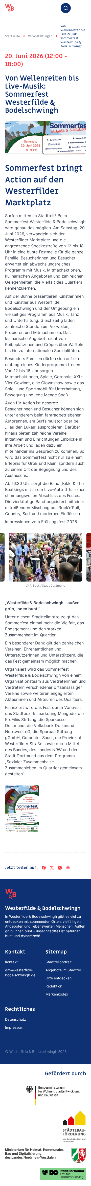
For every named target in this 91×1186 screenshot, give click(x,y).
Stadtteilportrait (59, 962)
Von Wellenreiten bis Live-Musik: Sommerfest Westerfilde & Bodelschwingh (72, 36)
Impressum (14, 1027)
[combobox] (66, 8)
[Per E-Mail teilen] (68, 868)
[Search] (66, 8)
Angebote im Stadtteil (63, 970)
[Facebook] (44, 868)
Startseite (12, 36)
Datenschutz (15, 1019)
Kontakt (11, 962)
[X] (52, 868)
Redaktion (54, 986)
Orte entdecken (59, 978)
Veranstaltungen (40, 36)
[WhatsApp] (60, 868)
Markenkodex (57, 994)
